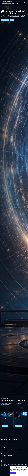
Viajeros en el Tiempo (7, 2)
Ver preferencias (24, 473)
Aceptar (13, 473)
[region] (14, 420)
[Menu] (24, 2)
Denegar (19, 473)
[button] (26, 467)
